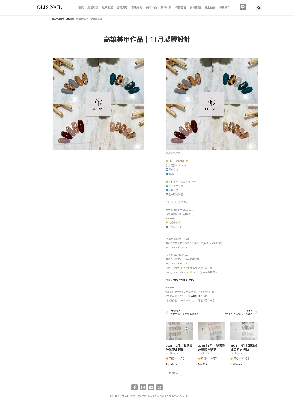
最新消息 (122, 7)
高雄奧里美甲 (58, 19)
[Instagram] (143, 387)
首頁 (81, 7)
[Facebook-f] (134, 387)
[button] (259, 8)
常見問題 (195, 7)
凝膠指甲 (195, 296)
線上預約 (210, 7)
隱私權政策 (153, 395)
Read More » (171, 364)
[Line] (159, 387)
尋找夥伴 (224, 7)
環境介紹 (136, 7)
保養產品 (180, 7)
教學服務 (107, 7)
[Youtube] (151, 387)
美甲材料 (166, 7)
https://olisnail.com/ (183, 279)
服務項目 (92, 7)
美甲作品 (151, 7)
